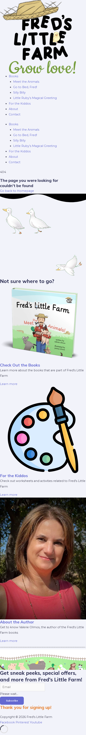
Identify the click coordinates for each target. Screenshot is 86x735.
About (13, 109)
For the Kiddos (20, 103)
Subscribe (12, 700)
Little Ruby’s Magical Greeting (35, 98)
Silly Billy (19, 92)
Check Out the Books (20, 365)
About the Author (17, 621)
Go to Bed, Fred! (25, 87)
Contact (14, 114)
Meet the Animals (26, 81)
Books (13, 76)
